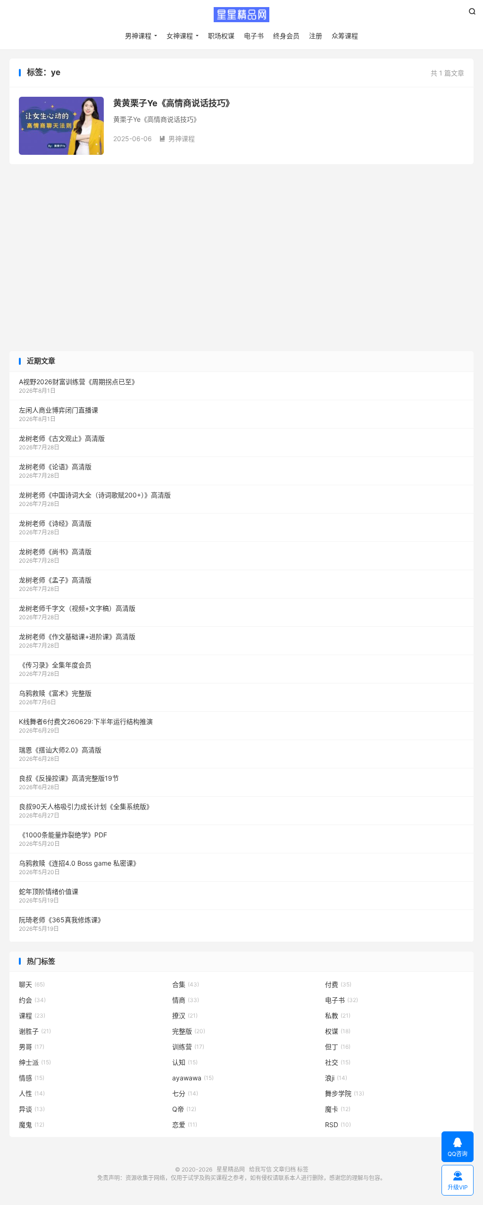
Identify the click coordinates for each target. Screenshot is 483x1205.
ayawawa (193, 1078)
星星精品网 (241, 14)
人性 (32, 1093)
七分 (185, 1093)
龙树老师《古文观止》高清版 (62, 438)
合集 (185, 984)
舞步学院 (344, 1093)
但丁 (337, 1047)
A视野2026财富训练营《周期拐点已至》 (78, 382)
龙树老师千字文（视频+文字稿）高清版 (77, 608)
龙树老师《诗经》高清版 (55, 523)
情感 (31, 1078)
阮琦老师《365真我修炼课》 (61, 920)
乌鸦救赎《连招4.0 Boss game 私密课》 (79, 863)
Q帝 (184, 1109)
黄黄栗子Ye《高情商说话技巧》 (173, 103)
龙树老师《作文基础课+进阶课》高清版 (77, 636)
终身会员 (286, 36)
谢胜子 (35, 1031)
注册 (315, 36)
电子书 (254, 36)
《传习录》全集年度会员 (55, 665)
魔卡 (337, 1109)
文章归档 (284, 1169)
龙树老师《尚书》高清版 (55, 552)
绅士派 (35, 1062)
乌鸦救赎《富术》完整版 (55, 693)
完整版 (188, 1031)
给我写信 (260, 1169)
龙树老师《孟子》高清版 (55, 580)
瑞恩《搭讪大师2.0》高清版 (60, 750)
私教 (337, 1015)
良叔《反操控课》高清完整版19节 (69, 778)
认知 (185, 1062)
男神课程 (138, 36)
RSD (338, 1125)
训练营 (188, 1047)
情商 (185, 1000)
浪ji (336, 1078)
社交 (337, 1062)
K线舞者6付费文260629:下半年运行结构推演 (86, 721)
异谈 (32, 1109)
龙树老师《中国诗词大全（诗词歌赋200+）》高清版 (95, 495)
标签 (302, 1169)
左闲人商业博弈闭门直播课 (58, 410)
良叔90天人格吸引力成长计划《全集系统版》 (86, 806)
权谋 (337, 1031)
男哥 (31, 1047)
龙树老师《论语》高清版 (55, 467)
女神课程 (180, 36)
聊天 (32, 984)
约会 (32, 1000)
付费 (338, 984)
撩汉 (185, 1015)
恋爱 (184, 1125)
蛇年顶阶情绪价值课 (48, 891)
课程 (32, 1015)
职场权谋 (221, 36)
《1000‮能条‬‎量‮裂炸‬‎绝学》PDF (63, 835)
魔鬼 (31, 1125)
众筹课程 (345, 36)
